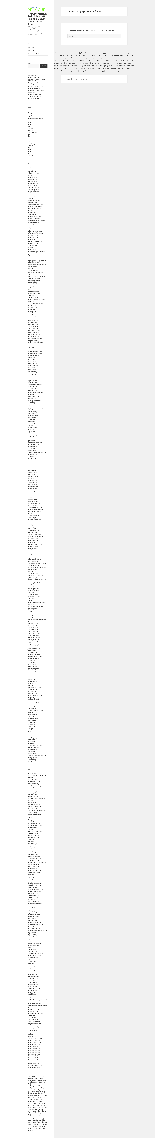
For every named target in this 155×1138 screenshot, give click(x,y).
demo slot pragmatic (34, 1095)
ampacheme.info (33, 379)
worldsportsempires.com (35, 953)
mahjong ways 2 (32, 1101)
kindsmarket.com (33, 307)
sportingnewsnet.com (34, 884)
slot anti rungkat (35, 1092)
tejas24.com (31, 359)
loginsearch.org (32, 412)
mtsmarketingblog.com (35, 354)
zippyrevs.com (32, 214)
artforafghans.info (33, 365)
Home (29, 44)
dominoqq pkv (39, 1078)
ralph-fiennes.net (33, 297)
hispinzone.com (32, 230)
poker (29, 126)
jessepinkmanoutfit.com (35, 826)
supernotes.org (32, 951)
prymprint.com (32, 973)
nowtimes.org (32, 417)
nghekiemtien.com (33, 355)
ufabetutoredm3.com (34, 1056)
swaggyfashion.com (34, 332)
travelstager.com (33, 324)
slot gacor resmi (42, 1086)
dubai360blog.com (33, 917)
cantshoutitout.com (33, 187)
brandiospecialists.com (35, 241)
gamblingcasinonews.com (35, 204)
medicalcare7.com (33, 243)
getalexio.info (32, 969)
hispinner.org (32, 255)
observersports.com (34, 857)
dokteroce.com (32, 344)
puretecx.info (32, 371)
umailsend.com (32, 827)
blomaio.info (31, 394)
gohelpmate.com (33, 270)
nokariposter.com (33, 259)
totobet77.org (32, 1037)
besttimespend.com (34, 977)
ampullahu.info (32, 381)
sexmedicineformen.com (35, 1013)
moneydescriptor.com (34, 870)
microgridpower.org (34, 990)
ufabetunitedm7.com (34, 1052)
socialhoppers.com (33, 286)
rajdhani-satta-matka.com (35, 272)
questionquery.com (33, 336)
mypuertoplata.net (33, 191)
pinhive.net (31, 429)
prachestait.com (32, 363)
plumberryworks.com (34, 1004)
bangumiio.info (32, 388)
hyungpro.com (32, 882)
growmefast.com (33, 920)
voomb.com (31, 909)
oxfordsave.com (32, 849)
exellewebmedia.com (34, 814)
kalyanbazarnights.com (35, 232)
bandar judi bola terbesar (35, 119)
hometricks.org (32, 986)
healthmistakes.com (34, 942)
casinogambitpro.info (34, 785)
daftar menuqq (69, 63)
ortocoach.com (32, 996)
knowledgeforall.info (34, 280)
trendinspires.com (33, 326)
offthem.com (31, 175)
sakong (30, 115)
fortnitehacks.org (33, 410)
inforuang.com (32, 305)
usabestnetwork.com (34, 824)
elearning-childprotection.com (37, 276)
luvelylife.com (32, 309)
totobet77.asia (32, 1035)
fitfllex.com (31, 301)
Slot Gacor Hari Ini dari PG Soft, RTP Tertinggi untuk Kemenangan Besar (37, 18)
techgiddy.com (32, 802)
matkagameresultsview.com (36, 251)
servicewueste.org (33, 212)
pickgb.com (31, 940)
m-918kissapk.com (33, 444)
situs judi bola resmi (35, 1126)
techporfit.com (32, 179)
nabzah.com (31, 247)
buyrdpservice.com (33, 837)
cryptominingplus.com (34, 858)
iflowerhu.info (32, 450)
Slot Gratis (31, 50)
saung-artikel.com (33, 853)
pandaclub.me (32, 437)
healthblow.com (32, 268)
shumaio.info (32, 404)
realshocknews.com (34, 938)
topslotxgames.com (33, 222)
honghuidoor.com (33, 235)
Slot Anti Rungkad (33, 54)
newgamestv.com (33, 893)
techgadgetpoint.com (34, 911)
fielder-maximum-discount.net (37, 299)
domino (30, 149)
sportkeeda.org (32, 975)
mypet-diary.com (33, 313)
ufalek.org (31, 926)
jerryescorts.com (33, 905)
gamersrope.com (33, 812)
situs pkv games (32, 1076)
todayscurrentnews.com (35, 1033)
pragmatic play (96, 58)
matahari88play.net (34, 868)
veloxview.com (32, 1062)
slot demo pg (31, 140)
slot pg (72, 58)
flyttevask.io (31, 439)
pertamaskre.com (33, 797)
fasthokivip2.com (33, 855)
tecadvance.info (32, 373)
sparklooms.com (33, 1025)
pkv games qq (35, 1115)
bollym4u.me (32, 433)
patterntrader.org (33, 946)
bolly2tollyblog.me (33, 435)
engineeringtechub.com (35, 903)
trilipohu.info (32, 456)
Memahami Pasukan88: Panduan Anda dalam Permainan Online (35, 96)
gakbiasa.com (32, 448)
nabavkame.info (32, 446)
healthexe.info (32, 369)
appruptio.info (32, 458)
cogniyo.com (31, 980)
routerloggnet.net (33, 224)
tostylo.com (31, 841)
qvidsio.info (31, 402)
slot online (31, 142)
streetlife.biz (31, 423)
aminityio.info (32, 375)
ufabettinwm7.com (33, 1046)
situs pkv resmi (32, 132)
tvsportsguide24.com (34, 913)
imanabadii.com (32, 454)
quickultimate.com (33, 1009)
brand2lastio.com (33, 282)
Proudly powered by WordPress (77, 79)
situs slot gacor (38, 1090)
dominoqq (31, 122)
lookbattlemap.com (33, 835)
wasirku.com (31, 357)
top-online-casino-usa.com (36, 234)
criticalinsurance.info (34, 257)
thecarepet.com (32, 779)
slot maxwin (39, 1094)
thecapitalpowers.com (34, 1029)
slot (29, 117)
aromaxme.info (32, 383)
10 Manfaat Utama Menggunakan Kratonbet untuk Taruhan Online (37, 83)
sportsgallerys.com (33, 895)
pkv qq (30, 113)
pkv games (31, 130)
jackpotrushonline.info (34, 806)
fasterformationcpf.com (35, 831)
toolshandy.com (32, 323)
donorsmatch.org (33, 415)
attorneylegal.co (33, 907)
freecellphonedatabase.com (36, 810)
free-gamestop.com (33, 816)
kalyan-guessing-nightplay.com (37, 261)
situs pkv (30, 155)
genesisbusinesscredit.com (36, 303)
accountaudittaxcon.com (35, 971)
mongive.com (32, 249)
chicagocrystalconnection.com (37, 452)
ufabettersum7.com (34, 1044)
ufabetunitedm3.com (34, 1050)
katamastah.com (33, 957)
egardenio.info (32, 965)
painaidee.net (32, 874)
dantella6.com (32, 226)
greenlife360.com (33, 185)
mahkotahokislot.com (34, 922)
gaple (29, 120)
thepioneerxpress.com (34, 193)
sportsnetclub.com (33, 845)
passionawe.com (33, 998)
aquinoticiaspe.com (33, 860)
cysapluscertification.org (35, 408)
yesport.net (31, 839)
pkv (29, 134)
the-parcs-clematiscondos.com (37, 775)
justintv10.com (32, 348)
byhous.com (31, 441)
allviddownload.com (34, 201)
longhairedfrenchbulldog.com (37, 862)
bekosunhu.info (32, 390)
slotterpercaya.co (33, 1017)
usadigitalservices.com (34, 284)
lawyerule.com (32, 350)
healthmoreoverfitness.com (36, 220)
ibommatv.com (32, 177)
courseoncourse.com (34, 789)
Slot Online (31, 47)
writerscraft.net (32, 274)
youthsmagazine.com (34, 872)
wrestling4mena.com (34, 278)
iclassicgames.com (33, 851)
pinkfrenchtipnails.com (35, 891)
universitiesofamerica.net (35, 206)
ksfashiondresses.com (34, 944)
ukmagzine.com (32, 820)
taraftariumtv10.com (34, 334)
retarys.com (31, 829)
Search (30, 63)
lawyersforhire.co (33, 864)
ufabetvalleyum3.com (34, 1060)
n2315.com (31, 290)
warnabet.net (32, 431)
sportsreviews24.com (34, 915)
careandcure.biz (33, 978)
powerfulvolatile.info (34, 400)
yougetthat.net (32, 843)
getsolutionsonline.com (35, 253)
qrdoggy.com (32, 934)
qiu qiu (30, 124)
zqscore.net (31, 959)
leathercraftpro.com (34, 988)
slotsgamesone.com (33, 228)
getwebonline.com (33, 292)
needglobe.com (32, 994)
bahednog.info (32, 793)
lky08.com (31, 295)
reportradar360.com (34, 330)
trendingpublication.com (35, 1038)
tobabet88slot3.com (34, 1031)
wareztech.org (32, 822)
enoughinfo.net (32, 427)
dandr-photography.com (35, 342)
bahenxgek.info (32, 795)
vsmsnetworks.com (33, 174)
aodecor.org (31, 414)
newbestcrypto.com (34, 847)
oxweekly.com (32, 315)
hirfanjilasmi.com (33, 984)
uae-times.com (32, 168)
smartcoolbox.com (33, 1019)
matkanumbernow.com (35, 216)
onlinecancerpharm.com (35, 924)
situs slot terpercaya (37, 1084)
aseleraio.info (32, 961)
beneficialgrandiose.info (35, 392)
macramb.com (32, 311)
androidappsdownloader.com (37, 264)
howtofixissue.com (33, 195)
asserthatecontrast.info (35, 384)
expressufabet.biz (33, 189)
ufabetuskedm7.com (34, 1054)
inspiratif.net (32, 172)
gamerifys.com (32, 170)
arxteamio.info (32, 967)
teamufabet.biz (32, 197)
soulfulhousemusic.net (34, 1023)
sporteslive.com (32, 887)
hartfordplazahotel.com (35, 443)
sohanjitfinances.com (34, 1021)
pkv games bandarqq (35, 1113)
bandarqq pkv (32, 1086)
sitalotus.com (32, 949)
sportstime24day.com (34, 886)
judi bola (44, 1124)
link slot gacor (32, 111)
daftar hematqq (32, 1107)
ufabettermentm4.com (34, 1042)
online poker (36, 1111)
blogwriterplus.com (34, 781)
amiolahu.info (32, 377)
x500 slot (38, 1097)
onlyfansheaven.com (34, 294)
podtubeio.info (32, 398)
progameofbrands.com (35, 208)
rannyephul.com (33, 328)
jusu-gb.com (31, 777)
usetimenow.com (33, 266)
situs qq (41, 1107)
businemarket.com (33, 866)
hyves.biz (30, 425)
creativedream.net (33, 288)
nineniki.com (32, 239)
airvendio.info (32, 367)
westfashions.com (33, 321)
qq (36, 1119)
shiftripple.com (32, 1015)
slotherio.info (32, 406)
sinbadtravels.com (33, 818)
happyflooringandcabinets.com (37, 930)
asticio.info (31, 963)
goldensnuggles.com (34, 833)
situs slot (30, 128)
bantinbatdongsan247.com (36, 791)
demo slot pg (31, 138)
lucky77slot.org (32, 918)
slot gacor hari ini (34, 1088)
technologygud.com (34, 936)
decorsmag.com (32, 203)
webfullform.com (33, 199)
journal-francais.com (34, 346)
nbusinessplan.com (33, 183)
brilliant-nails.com (33, 340)
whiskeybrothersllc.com (35, 1066)
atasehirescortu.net (34, 901)
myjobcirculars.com (34, 218)
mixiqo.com (31, 992)
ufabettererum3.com (34, 1040)
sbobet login (36, 1124)
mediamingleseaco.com (35, 352)
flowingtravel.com (33, 237)
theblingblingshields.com (35, 889)
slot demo (40, 1099)
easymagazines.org (33, 982)
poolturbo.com (32, 361)
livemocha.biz (32, 421)
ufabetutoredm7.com (34, 1058)
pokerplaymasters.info (34, 787)
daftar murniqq (41, 1105)
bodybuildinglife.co (33, 932)
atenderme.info (32, 386)
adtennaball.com (33, 245)
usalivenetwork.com (34, 804)
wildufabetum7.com (34, 1067)
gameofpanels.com (33, 263)
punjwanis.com (32, 773)
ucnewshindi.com (33, 808)
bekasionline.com (33, 181)
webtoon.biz (31, 878)
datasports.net (32, 899)
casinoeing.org (32, 419)
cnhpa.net (31, 947)
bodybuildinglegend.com (35, 338)
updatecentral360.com (34, 955)
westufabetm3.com (33, 1064)
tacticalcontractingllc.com (36, 1027)
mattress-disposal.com (34, 928)
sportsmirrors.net (33, 897)
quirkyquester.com (33, 1011)
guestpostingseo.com (34, 783)
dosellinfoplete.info (33, 396)
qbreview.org (32, 210)
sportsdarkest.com (33, 876)
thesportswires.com (34, 880)
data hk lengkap (32, 144)
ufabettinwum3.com (34, 1048)
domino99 (31, 1119)
